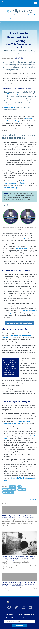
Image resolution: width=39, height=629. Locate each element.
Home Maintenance (9, 489)
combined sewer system (13, 94)
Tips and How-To (8, 492)
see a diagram (23, 238)
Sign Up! (19, 625)
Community (32, 15)
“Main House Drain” (21, 248)
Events (5, 15)
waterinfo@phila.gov (11, 188)
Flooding (12, 486)
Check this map (9, 108)
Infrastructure (17, 15)
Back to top (32, 500)
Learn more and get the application (19, 323)
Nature (11, 19)
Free (19, 486)
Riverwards (21, 489)
